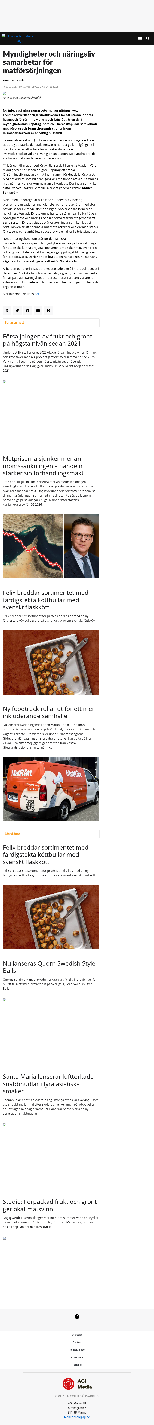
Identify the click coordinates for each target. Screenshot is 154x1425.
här (37, 294)
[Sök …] (147, 38)
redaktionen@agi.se (77, 1417)
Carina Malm (17, 80)
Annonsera (77, 1357)
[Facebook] (77, 1316)
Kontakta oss (77, 1349)
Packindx (77, 1364)
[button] (140, 38)
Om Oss (77, 1342)
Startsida (77, 1334)
